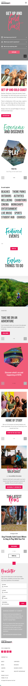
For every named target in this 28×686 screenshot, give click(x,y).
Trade (2, 671)
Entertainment (9, 208)
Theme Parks (19, 191)
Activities (19, 196)
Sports (18, 213)
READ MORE (5, 333)
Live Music (6, 213)
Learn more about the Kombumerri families (12, 634)
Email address (4, 602)
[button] (25, 56)
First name (4, 584)
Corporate (16, 662)
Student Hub (7, 217)
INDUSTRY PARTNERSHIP (19, 671)
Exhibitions (21, 200)
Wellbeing (6, 200)
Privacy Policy (5, 675)
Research (16, 665)
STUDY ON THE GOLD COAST (14, 433)
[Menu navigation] (26, 3)
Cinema (5, 204)
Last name (4, 590)
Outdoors (6, 196)
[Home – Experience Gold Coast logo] (7, 641)
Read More (14, 546)
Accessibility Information (14, 487)
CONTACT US (4, 657)
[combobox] (14, 37)
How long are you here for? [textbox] (10, 37)
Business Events (18, 668)
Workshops (17, 204)
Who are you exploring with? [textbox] (10, 46)
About (2, 662)
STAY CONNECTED (5, 648)
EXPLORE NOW (6, 116)
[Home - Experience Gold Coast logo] (6, 2)
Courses (21, 217)
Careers (3, 668)
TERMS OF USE (4, 678)
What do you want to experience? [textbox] (11, 42)
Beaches (5, 191)
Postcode (3, 596)
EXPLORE (14, 52)
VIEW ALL (14, 249)
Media (2, 665)
